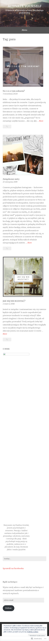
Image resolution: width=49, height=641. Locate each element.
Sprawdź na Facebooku (13, 568)
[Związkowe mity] (7, 248)
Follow (8, 608)
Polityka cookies (32, 632)
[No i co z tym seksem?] (7, 126)
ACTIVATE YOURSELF (24, 6)
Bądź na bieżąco (10, 582)
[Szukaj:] (24, 558)
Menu (24, 30)
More (41, 121)
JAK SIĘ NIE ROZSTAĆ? (14, 301)
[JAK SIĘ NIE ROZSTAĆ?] (7, 339)
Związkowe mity (11, 179)
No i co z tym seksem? (14, 91)
